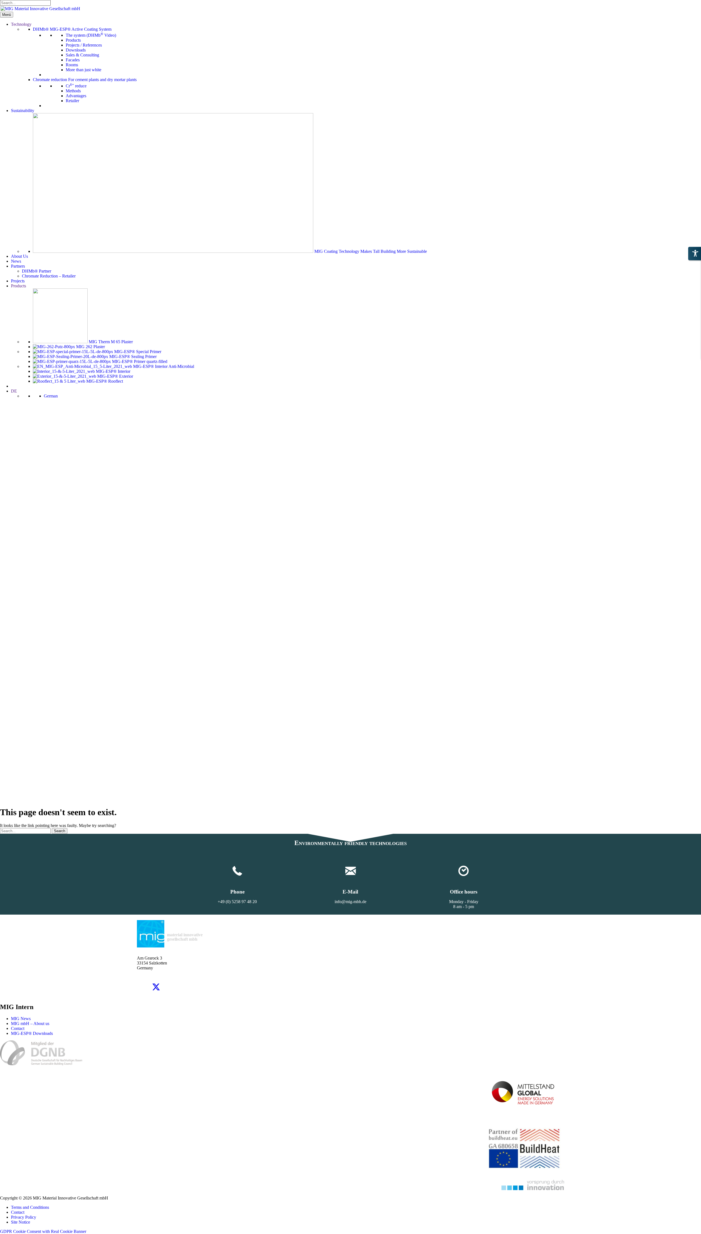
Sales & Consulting (82, 55)
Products (73, 40)
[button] (142, 986)
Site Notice (20, 1222)
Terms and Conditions (30, 1207)
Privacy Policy (23, 1217)
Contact (17, 1028)
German (51, 396)
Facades (73, 60)
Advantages (76, 95)
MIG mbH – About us (30, 1023)
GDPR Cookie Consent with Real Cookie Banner (43, 1231)
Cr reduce (76, 86)
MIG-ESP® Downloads (32, 1033)
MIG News (21, 1018)
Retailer (72, 100)
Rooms (72, 64)
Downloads (76, 50)
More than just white (83, 69)
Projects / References (84, 45)
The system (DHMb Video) (91, 35)
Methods (73, 90)
